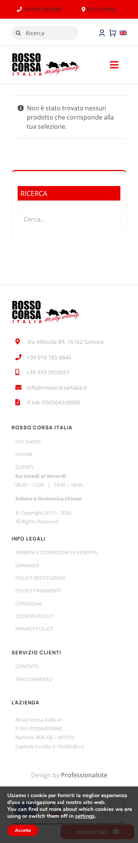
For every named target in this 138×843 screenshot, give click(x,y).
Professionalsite (84, 775)
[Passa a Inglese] (123, 33)
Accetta (23, 830)
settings (85, 816)
